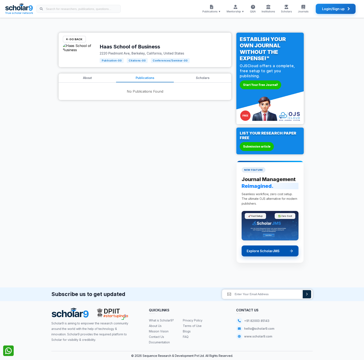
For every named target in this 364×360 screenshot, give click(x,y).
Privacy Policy (192, 320)
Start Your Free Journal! (260, 85)
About (87, 78)
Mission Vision (159, 331)
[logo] (70, 314)
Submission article (256, 146)
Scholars (202, 78)
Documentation (159, 342)
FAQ (186, 337)
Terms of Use (192, 326)
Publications (145, 78)
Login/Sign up (333, 9)
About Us (155, 326)
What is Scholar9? (161, 320)
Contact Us (156, 337)
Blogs (187, 331)
